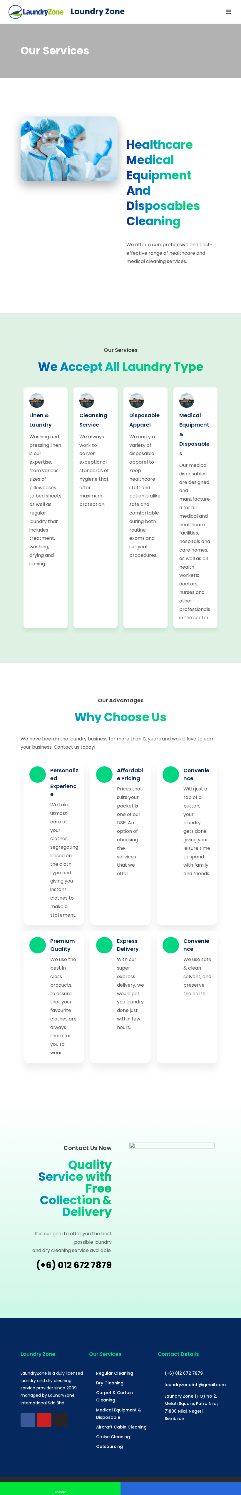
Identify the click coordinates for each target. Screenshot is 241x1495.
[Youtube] (44, 1420)
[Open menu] (228, 11)
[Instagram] (60, 1420)
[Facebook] (28, 1420)
